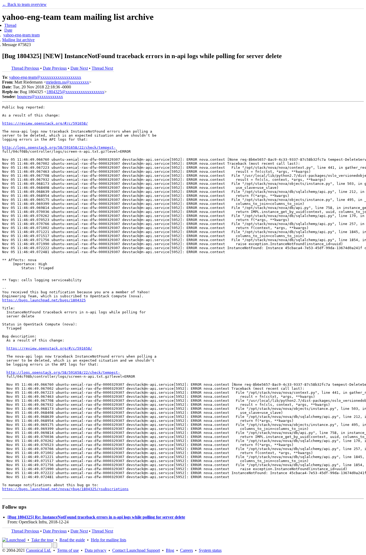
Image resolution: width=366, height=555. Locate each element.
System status (210, 550)
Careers (186, 550)
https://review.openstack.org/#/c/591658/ (45, 123)
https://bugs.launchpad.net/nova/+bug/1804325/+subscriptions (65, 489)
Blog (170, 550)
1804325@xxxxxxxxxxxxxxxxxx (75, 91)
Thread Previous (25, 68)
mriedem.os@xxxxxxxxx (67, 82)
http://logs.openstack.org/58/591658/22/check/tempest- (59, 147)
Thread (10, 25)
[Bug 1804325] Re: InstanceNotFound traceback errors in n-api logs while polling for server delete (96, 517)
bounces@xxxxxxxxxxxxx (40, 96)
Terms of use (68, 550)
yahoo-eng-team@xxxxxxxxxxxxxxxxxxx (45, 77)
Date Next (79, 68)
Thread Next (102, 68)
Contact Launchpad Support (136, 550)
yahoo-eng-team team (21, 35)
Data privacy (95, 550)
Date (8, 30)
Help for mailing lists (108, 540)
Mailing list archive (18, 40)
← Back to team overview (24, 4)
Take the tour (42, 540)
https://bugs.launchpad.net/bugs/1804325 (44, 300)
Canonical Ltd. (38, 550)
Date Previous (55, 68)
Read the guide (72, 540)
